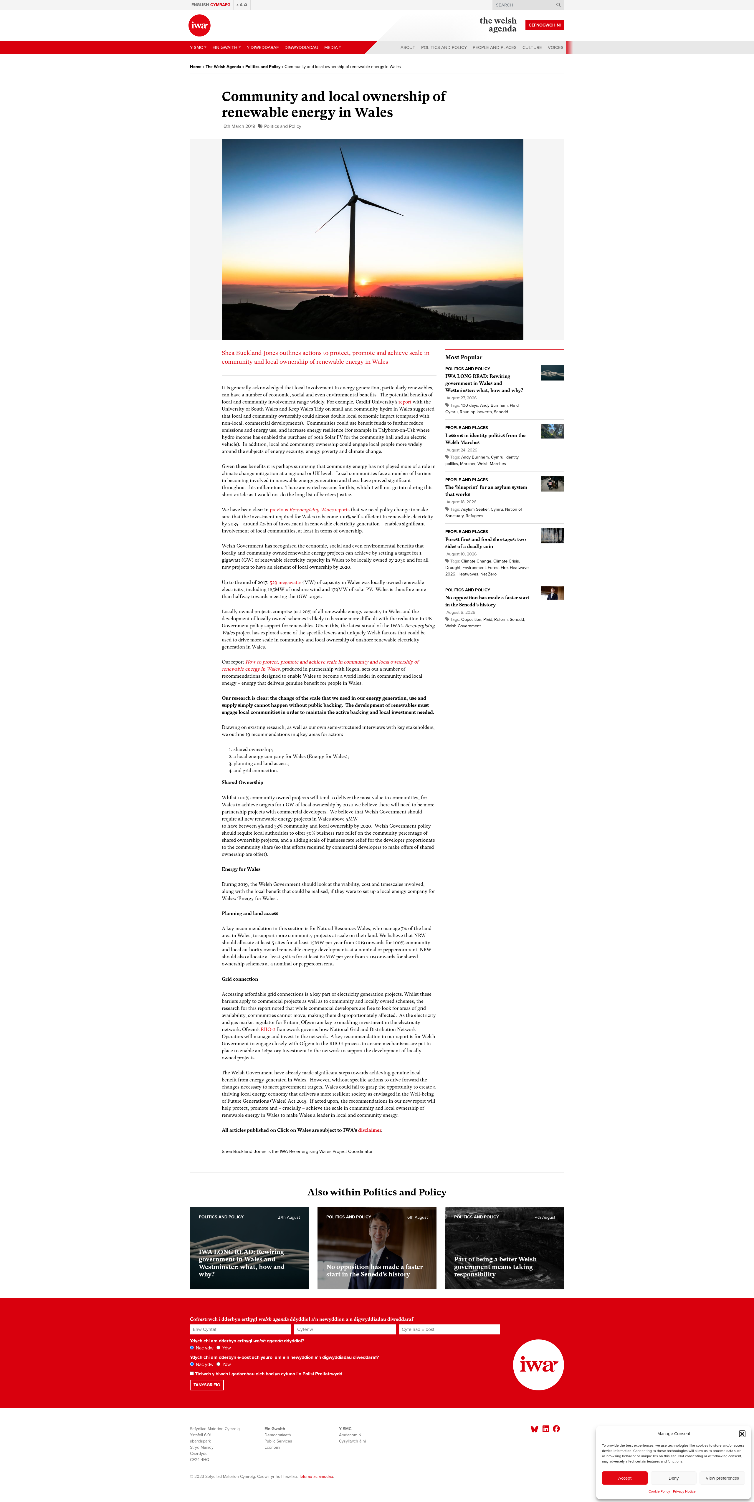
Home (195, 66)
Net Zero (488, 574)
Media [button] (331, 47)
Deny (674, 1478)
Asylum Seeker (475, 509)
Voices (555, 47)
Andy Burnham (494, 405)
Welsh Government (463, 625)
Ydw (226, 1348)
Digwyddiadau (301, 47)
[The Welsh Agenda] (498, 25)
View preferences (722, 1478)
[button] (742, 1434)
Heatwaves (467, 574)
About (408, 47)
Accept (624, 1478)
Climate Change (476, 561)
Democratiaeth (277, 1435)
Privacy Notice (684, 1491)
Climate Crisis (506, 561)
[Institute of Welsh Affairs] (199, 25)
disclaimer (369, 1130)
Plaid (487, 619)
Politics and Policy (444, 47)
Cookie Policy (659, 1491)
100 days (469, 405)
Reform (501, 619)
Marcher (467, 463)
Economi (272, 1447)
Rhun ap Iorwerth (476, 411)
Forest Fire (498, 567)
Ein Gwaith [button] (224, 47)
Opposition (471, 619)
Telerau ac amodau (316, 1476)
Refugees (474, 515)
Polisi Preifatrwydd (322, 1374)
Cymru (497, 457)
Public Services (278, 1441)
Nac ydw (204, 1348)
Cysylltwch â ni (352, 1441)
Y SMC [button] (196, 47)
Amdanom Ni (350, 1435)
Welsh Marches (491, 463)
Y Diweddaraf (263, 47)
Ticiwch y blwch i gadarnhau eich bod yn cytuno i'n (268, 1374)
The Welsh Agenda (223, 66)
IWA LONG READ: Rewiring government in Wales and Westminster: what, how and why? (484, 383)
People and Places (495, 47)
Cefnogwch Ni (545, 25)
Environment (474, 567)
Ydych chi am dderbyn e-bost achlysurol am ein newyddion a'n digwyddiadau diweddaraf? (284, 1357)
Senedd (501, 411)
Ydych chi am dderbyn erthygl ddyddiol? (247, 1341)
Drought (452, 567)
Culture (532, 47)
